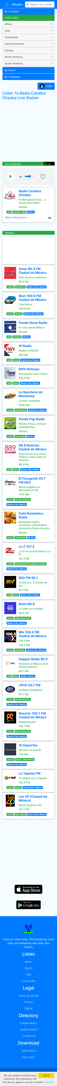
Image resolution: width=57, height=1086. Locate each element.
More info (49, 1082)
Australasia (11, 37)
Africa (8, 24)
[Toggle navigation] (7, 4)
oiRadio (16, 4)
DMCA (28, 1008)
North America (13, 56)
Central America (14, 43)
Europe (9, 50)
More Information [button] (16, 217)
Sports (29, 968)
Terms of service (28, 995)
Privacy (28, 1002)
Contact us (28, 1035)
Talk (28, 974)
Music (28, 961)
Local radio (11, 17)
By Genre (10, 70)
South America (13, 63)
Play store (28, 1057)
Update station (29, 1029)
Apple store (28, 1050)
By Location (12, 11)
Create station (28, 1023)
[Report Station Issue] (50, 217)
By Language (12, 76)
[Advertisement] (28, 132)
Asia (7, 30)
